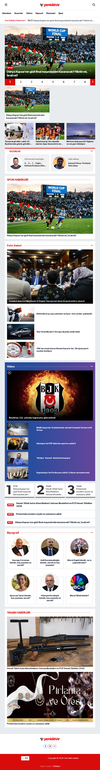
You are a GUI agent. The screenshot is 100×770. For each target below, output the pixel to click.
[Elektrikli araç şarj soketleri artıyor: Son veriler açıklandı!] (20, 314)
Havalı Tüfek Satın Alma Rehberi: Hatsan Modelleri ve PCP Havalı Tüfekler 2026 (54, 492)
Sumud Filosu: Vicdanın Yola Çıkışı (79, 164)
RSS (26, 758)
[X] (50, 746)
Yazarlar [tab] (14, 151)
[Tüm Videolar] (91, 367)
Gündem (6, 13)
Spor (60, 13)
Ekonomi (50, 13)
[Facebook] (45, 746)
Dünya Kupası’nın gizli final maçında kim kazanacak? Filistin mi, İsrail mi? (61, 20)
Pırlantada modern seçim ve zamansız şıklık (84, 492)
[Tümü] (91, 533)
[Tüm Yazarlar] (91, 151)
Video (29, 13)
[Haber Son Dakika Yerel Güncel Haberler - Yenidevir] (50, 5)
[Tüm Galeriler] (91, 245)
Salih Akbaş (73, 159)
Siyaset (39, 13)
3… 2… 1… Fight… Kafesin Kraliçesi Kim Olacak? (34, 164)
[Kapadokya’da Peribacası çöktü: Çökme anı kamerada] (17, 472)
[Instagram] (55, 746)
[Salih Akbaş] (59, 163)
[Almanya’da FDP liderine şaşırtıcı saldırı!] (17, 443)
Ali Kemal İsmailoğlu (34, 159)
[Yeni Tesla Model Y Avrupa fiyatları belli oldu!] (20, 332)
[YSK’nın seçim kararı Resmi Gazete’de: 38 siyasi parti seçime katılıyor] (20, 350)
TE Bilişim (56, 766)
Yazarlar (18, 13)
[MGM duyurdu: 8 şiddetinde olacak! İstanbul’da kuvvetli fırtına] (17, 429)
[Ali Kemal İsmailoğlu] (15, 163)
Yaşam (48, 486)
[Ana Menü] (6, 5)
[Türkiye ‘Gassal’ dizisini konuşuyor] (17, 458)
